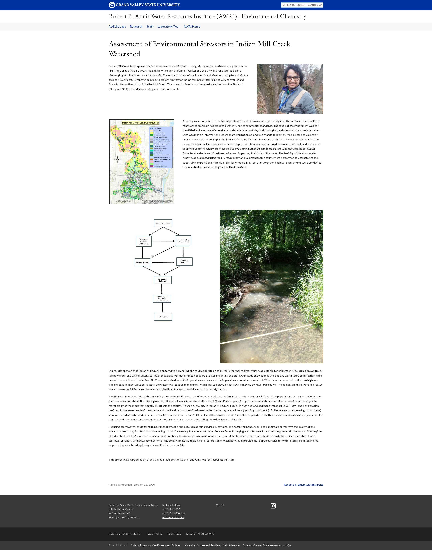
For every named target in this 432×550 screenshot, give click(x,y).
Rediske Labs (117, 26)
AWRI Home (192, 26)
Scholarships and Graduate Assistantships (267, 545)
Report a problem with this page (303, 484)
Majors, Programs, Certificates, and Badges (155, 545)
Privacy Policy (154, 533)
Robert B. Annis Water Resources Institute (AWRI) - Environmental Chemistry (208, 16)
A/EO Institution (125, 533)
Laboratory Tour (168, 26)
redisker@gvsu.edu (173, 517)
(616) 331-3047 (171, 509)
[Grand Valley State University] (144, 7)
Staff (150, 26)
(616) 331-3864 (171, 513)
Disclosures (174, 533)
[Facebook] (273, 505)
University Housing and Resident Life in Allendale (212, 545)
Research (136, 26)
